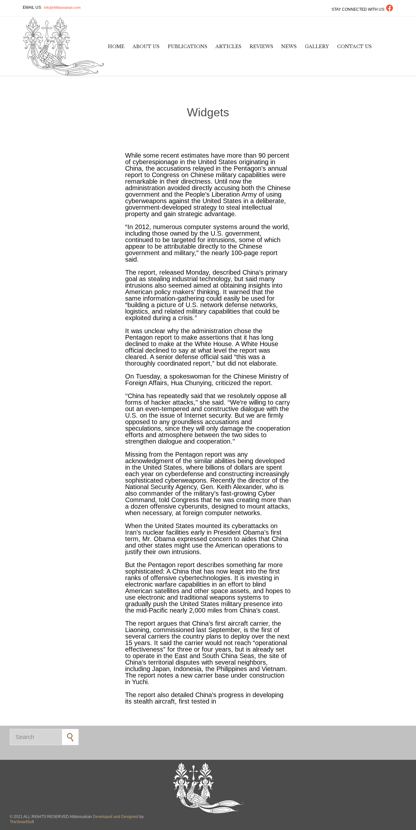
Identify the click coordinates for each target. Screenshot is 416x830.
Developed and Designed (116, 816)
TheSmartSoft (22, 822)
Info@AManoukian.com (62, 7)
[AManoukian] (63, 46)
